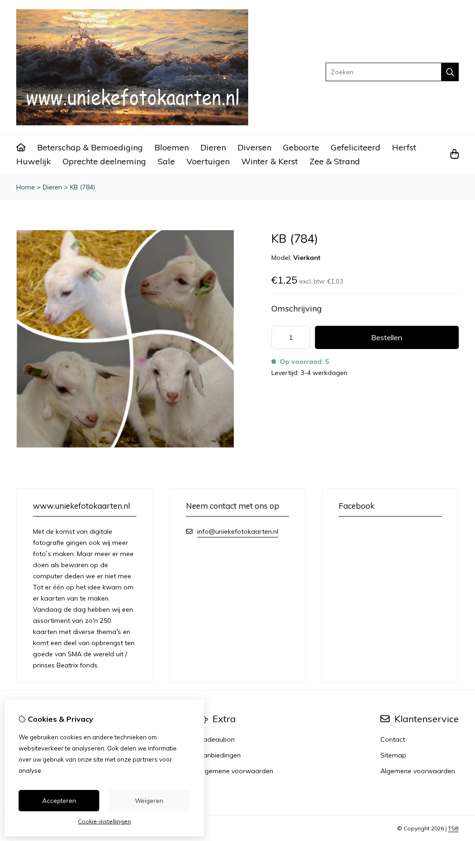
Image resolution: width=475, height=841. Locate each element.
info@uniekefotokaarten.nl (237, 531)
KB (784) (82, 187)
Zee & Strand (334, 161)
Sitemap (393, 755)
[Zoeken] (450, 72)
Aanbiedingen (220, 755)
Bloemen (171, 147)
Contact (392, 739)
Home (25, 187)
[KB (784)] (125, 445)
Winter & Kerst (269, 161)
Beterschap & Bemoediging (90, 147)
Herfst (404, 147)
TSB (453, 828)
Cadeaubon (217, 739)
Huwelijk (33, 161)
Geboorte (301, 147)
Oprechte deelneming (104, 161)
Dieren (213, 147)
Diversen (254, 147)
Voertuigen (208, 161)
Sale (166, 161)
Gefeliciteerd (355, 147)
